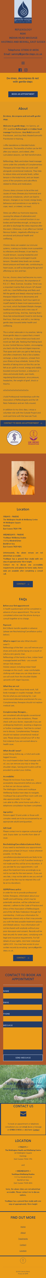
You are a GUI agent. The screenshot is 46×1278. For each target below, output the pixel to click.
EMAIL (6, 1002)
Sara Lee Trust (30, 416)
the (22, 413)
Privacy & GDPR (23, 1273)
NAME (6, 991)
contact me (14, 831)
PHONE (6, 1014)
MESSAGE (8, 1025)
